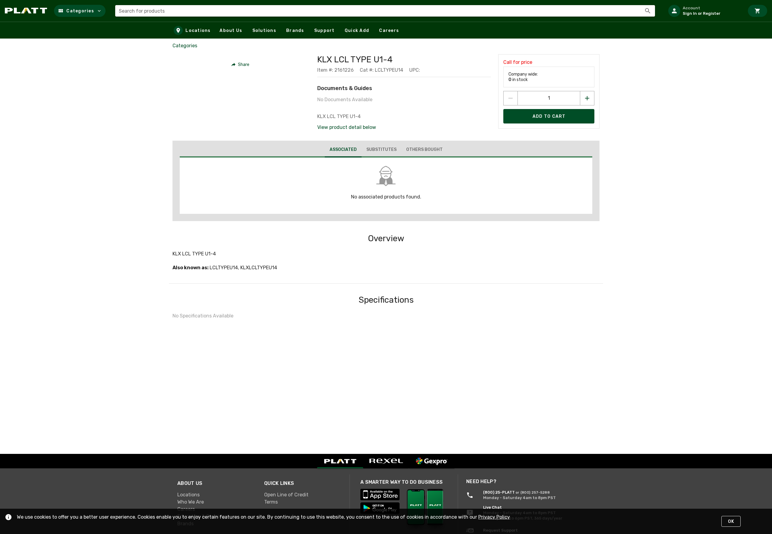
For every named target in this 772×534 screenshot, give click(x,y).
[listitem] (704, 10)
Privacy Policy (494, 517)
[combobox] (385, 11)
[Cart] (757, 11)
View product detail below (346, 127)
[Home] (27, 11)
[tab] (343, 150)
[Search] (647, 10)
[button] (80, 11)
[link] (215, 494)
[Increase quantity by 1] (587, 98)
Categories (184, 45)
